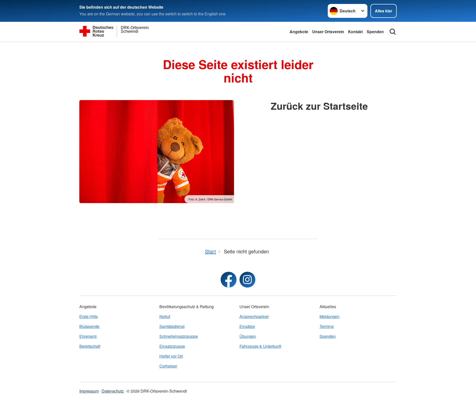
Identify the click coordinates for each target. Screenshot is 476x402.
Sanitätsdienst (171, 326)
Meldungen (329, 316)
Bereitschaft (89, 346)
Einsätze (247, 326)
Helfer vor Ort (171, 356)
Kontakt (355, 31)
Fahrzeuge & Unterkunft (260, 346)
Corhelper (168, 366)
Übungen (247, 336)
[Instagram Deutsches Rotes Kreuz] (247, 280)
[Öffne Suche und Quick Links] (393, 32)
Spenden (375, 31)
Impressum (89, 391)
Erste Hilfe (88, 316)
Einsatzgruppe (172, 346)
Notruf (164, 316)
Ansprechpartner (254, 316)
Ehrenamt (87, 336)
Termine (327, 326)
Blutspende (89, 326)
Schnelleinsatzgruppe (178, 336)
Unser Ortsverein (328, 31)
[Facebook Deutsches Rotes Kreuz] (229, 280)
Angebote (299, 31)
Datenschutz (113, 391)
